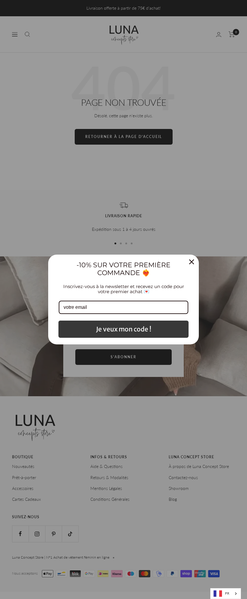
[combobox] (225, 593)
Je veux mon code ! (123, 329)
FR (227, 593)
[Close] (191, 262)
